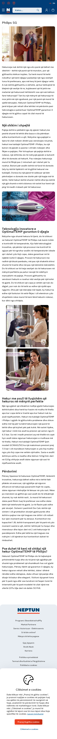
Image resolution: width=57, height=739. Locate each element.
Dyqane (15, 4)
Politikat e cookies (28, 665)
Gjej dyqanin (28, 643)
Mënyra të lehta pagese (28, 636)
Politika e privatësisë (28, 657)
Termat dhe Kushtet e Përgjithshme (28, 661)
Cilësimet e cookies (29, 729)
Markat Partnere (28, 624)
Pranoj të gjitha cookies (28, 722)
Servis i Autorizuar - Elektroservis (28, 628)
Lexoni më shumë (35, 714)
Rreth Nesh (4, 4)
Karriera (10, 4)
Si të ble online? (28, 632)
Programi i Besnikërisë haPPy (28, 620)
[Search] (38, 10)
